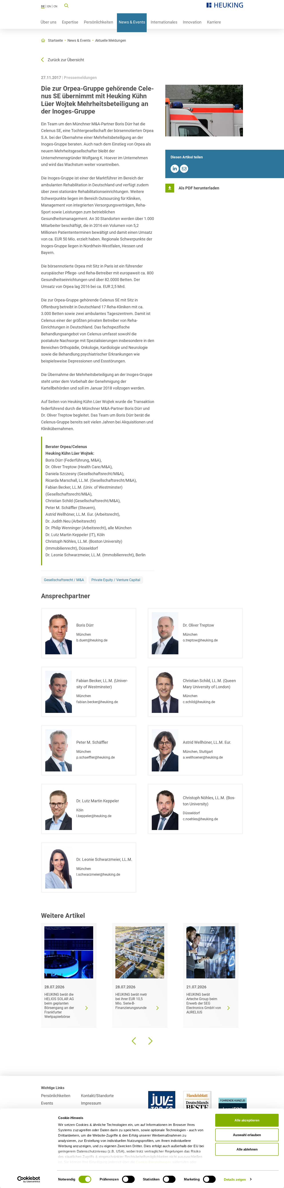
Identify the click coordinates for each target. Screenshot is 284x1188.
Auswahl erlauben (247, 1135)
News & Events (132, 22)
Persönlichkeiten (98, 22)
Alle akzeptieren (247, 1120)
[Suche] (66, 5)
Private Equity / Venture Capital (115, 580)
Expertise (70, 22)
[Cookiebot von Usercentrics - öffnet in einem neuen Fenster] (28, 1179)
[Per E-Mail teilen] (184, 169)
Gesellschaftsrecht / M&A (64, 580)
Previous (134, 1041)
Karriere (214, 22)
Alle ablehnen (247, 1149)
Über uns (48, 22)
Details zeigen (235, 1179)
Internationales (164, 22)
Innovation (192, 22)
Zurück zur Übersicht (66, 59)
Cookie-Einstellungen (154, 1162)
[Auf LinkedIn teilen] (175, 169)
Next (149, 1041)
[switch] (128, 1179)
